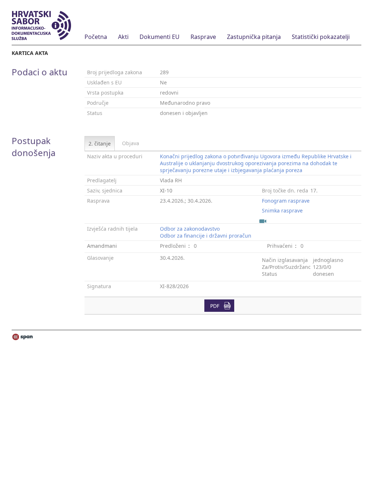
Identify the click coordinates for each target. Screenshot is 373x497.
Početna (96, 37)
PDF (214, 305)
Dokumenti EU (160, 37)
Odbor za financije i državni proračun (205, 235)
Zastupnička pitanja (254, 37)
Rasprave (203, 37)
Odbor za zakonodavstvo (190, 228)
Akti (123, 37)
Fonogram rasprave (286, 200)
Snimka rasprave (282, 210)
